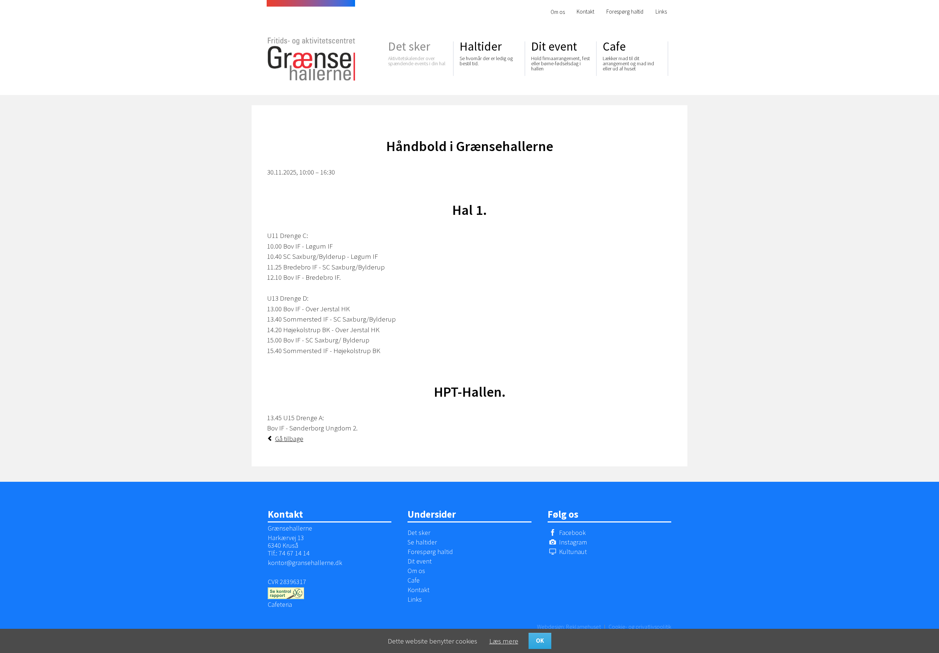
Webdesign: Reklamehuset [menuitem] (569, 626)
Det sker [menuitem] (419, 532)
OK (540, 641)
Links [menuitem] (661, 11)
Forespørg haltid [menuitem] (624, 11)
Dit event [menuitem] (420, 561)
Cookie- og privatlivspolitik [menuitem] (640, 626)
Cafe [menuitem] (414, 580)
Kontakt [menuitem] (585, 11)
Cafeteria (280, 604)
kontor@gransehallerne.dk (305, 562)
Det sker (416, 53)
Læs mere (503, 641)
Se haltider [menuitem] (422, 542)
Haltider (486, 53)
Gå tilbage (289, 438)
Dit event (560, 55)
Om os (558, 11)
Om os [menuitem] (416, 570)
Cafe (628, 55)
